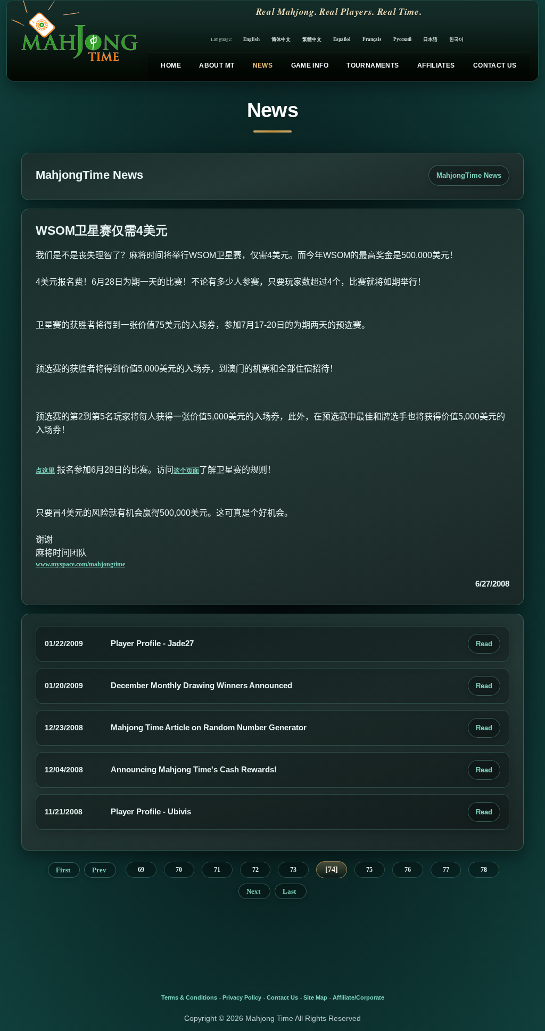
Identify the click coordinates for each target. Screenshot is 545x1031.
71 (217, 869)
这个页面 (186, 470)
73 (293, 869)
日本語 (430, 39)
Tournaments (372, 65)
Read (484, 644)
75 (369, 869)
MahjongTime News (468, 175)
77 (446, 869)
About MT (216, 65)
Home (170, 65)
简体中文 (281, 39)
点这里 (45, 470)
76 (407, 869)
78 (484, 869)
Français (372, 39)
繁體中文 (311, 39)
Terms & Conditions (189, 997)
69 (141, 869)
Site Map (315, 997)
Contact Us (495, 65)
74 (331, 869)
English (251, 39)
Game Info (309, 65)
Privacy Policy (241, 997)
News (262, 65)
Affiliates (436, 65)
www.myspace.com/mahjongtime (80, 564)
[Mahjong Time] (73, 41)
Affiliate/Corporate (358, 997)
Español (342, 39)
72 (255, 869)
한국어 (456, 39)
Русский (402, 39)
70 (179, 869)
